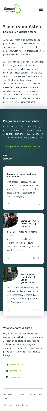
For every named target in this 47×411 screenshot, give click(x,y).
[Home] (13, 9)
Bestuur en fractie (8, 396)
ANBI (41, 394)
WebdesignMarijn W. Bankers (16, 405)
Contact (32, 394)
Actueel (22, 394)
